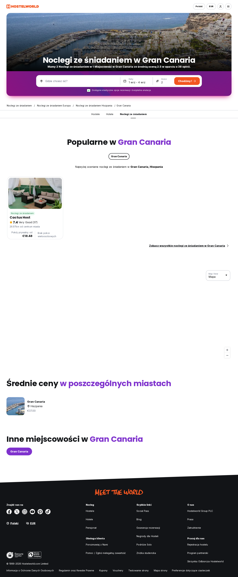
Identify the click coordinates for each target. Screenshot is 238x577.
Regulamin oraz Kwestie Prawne (76, 570)
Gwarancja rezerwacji (148, 527)
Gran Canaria (19, 451)
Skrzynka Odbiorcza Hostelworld (205, 561)
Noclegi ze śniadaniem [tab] (133, 114)
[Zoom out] (227, 355)
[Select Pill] (220, 6)
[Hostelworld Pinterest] (40, 511)
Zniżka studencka (146, 553)
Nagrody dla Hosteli (147, 536)
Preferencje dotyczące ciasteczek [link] (191, 570)
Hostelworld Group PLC (200, 511)
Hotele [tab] (109, 114)
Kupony (103, 570)
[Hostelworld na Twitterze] (16, 511)
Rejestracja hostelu (197, 544)
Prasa (190, 519)
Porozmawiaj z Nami (97, 544)
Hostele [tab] (95, 114)
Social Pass (142, 511)
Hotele (89, 519)
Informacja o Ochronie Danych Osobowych (30, 570)
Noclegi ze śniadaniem (22, 213)
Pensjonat (91, 527)
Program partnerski (197, 553)
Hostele (90, 511)
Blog (138, 519)
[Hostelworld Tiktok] (48, 511)
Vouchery (118, 570)
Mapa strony (160, 570)
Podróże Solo (144, 544)
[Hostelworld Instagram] (24, 511)
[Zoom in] (227, 350)
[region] (119, 314)
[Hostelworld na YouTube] (32, 511)
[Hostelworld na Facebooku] (9, 511)
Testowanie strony (138, 570)
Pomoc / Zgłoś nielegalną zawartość (106, 553)
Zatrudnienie (194, 527)
